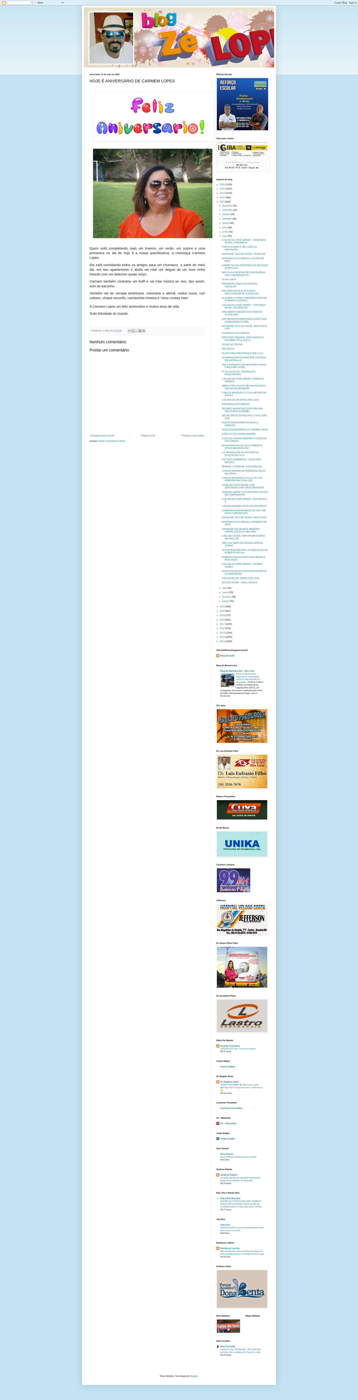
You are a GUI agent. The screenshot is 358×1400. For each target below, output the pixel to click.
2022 (222, 202)
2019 (222, 615)
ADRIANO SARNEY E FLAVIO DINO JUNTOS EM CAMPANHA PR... (245, 493)
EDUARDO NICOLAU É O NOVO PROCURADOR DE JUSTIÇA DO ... (241, 292)
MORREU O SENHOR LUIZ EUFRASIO (242, 466)
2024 (222, 193)
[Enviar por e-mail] (129, 331)
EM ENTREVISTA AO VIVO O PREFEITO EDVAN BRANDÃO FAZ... (242, 446)
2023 (222, 197)
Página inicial (148, 435)
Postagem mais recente (102, 435)
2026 (222, 184)
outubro (226, 214)
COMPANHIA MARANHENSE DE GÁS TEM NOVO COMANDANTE (244, 511)
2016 (222, 628)
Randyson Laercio (230, 1248)
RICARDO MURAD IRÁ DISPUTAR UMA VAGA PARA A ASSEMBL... (242, 410)
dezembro (227, 205)
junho (225, 232)
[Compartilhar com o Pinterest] (144, 331)
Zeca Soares (227, 1154)
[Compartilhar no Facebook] (140, 331)
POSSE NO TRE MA (232, 344)
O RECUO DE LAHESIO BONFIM (238, 434)
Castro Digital (227, 1066)
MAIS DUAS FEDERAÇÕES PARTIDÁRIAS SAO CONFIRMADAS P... (244, 273)
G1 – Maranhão (228, 1123)
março (225, 592)
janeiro (226, 601)
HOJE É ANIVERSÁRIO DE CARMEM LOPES (245, 429)
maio (225, 236)
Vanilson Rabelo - (229, 1175)
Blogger (194, 1376)
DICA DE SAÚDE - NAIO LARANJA (239, 582)
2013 (222, 641)
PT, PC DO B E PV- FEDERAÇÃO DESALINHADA (238, 373)
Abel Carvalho (227, 1346)
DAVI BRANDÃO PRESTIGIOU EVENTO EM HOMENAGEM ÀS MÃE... (244, 320)
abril (224, 588)
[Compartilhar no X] (137, 331)
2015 (222, 633)
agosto (226, 223)
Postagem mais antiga (193, 435)
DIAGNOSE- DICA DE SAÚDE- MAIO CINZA (244, 517)
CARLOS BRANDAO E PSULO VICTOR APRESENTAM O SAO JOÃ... (242, 479)
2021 (222, 606)
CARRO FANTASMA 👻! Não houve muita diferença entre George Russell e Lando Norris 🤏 (241, 1087)
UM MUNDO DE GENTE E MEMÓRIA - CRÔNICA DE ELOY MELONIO (241, 530)
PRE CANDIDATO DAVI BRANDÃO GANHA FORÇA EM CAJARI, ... (244, 366)
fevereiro (227, 597)
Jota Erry (225, 1225)
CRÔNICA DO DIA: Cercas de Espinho (238, 1049)
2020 (222, 611)
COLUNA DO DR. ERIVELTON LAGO (240, 578)
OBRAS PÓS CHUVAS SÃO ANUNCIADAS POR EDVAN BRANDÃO (243, 387)
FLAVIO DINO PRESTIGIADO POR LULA (242, 353)
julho (225, 227)
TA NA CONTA (229, 279)
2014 (222, 637)
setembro (227, 218)
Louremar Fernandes (231, 1108)
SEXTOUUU (228, 349)
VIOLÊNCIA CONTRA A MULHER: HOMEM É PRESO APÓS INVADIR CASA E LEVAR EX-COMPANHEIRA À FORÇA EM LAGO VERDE (241, 1204)
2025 (222, 188)
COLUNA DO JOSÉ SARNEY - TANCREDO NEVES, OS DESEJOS (244, 306)
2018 (222, 619)
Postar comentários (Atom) (111, 441)
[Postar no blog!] (133, 331)
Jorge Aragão (227, 1138)
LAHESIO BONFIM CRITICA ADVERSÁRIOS (244, 506)
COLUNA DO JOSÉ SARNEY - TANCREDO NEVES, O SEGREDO (244, 241)
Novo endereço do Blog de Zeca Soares (238, 1157)
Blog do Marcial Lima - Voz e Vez (237, 671)
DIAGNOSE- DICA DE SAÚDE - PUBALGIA (243, 254)
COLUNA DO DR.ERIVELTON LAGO (240, 400)
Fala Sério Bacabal (230, 1198)
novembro (227, 210)
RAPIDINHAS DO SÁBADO (235, 333)
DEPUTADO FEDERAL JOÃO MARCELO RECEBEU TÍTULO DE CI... (242, 338)
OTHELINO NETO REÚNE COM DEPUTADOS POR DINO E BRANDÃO (243, 486)
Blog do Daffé (227, 655)
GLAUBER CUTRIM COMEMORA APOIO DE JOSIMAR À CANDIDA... (244, 299)
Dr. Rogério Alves (229, 1082)
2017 (222, 624)
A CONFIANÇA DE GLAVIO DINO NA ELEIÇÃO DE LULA (240, 453)
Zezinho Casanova (230, 1046)
